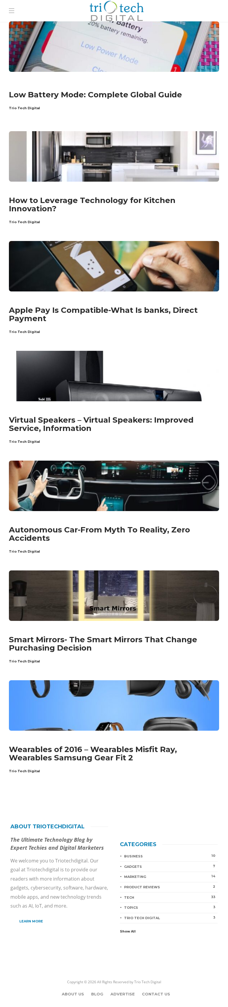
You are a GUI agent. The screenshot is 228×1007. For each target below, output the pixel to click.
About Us (73, 994)
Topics (169, 907)
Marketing (169, 876)
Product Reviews (169, 886)
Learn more (31, 921)
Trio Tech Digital (24, 108)
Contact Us (156, 994)
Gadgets (16, 84)
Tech (169, 897)
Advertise (122, 994)
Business (169, 856)
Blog (97, 994)
